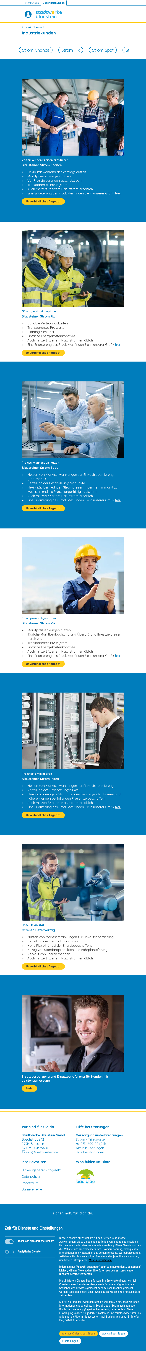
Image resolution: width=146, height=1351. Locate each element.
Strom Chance (35, 50)
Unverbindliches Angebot (43, 201)
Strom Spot (103, 50)
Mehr (29, 1088)
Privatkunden (31, 2)
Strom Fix (70, 50)
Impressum (30, 1183)
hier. (118, 193)
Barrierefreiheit (32, 1189)
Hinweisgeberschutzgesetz (41, 1170)
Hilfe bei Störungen (90, 1152)
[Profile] (28, 14)
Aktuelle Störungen (90, 1148)
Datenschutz (31, 1176)
